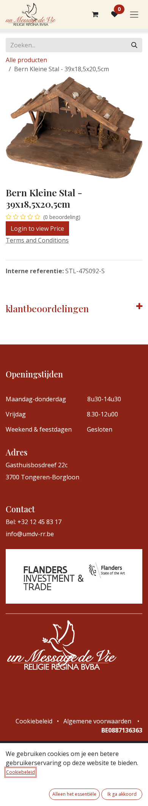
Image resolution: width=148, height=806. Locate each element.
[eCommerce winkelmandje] (95, 14)
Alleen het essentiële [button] (74, 794)
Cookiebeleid (20, 772)
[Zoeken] (134, 45)
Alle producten (26, 60)
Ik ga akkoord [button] (122, 794)
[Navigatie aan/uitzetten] (134, 14)
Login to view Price (37, 228)
